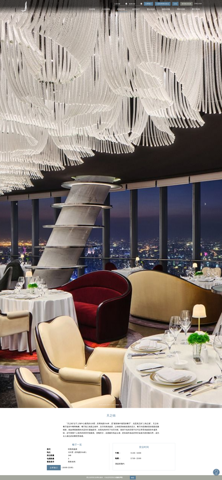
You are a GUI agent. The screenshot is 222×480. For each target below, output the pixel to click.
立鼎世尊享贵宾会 (162, 4)
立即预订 (148, 4)
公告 (175, 4)
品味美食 (121, 9)
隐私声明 (119, 477)
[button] (16, 204)
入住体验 (106, 9)
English (198, 3)
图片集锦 (196, 9)
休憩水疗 (136, 9)
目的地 (92, 9)
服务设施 (166, 9)
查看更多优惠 (186, 4)
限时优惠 (181, 9)
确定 (132, 477)
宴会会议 (151, 9)
